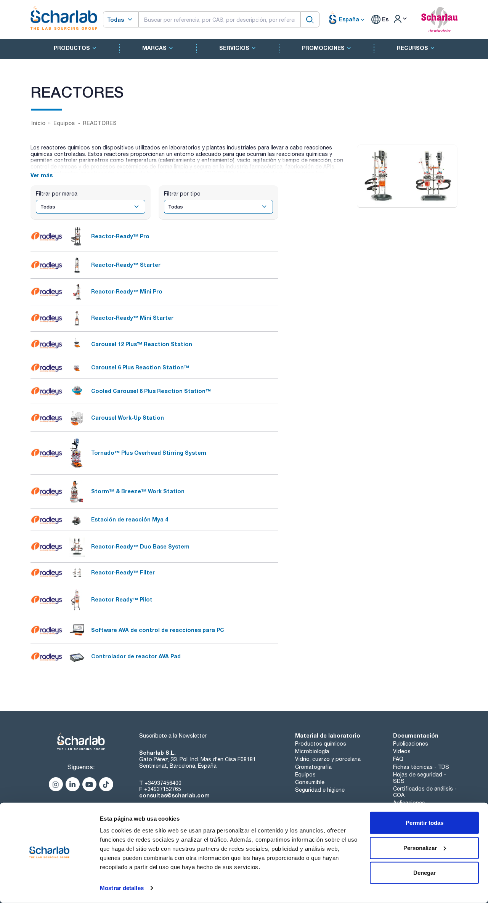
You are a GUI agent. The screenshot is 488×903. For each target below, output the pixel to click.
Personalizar (420, 847)
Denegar (424, 872)
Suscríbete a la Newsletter (173, 736)
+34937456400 (162, 783)
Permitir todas (424, 823)
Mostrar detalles (122, 888)
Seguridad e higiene (320, 790)
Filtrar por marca (56, 194)
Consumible (309, 782)
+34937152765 (162, 789)
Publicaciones (410, 744)
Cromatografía (313, 767)
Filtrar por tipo (182, 194)
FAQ (398, 759)
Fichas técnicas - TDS (421, 767)
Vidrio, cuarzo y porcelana (328, 759)
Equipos (305, 774)
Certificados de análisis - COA (425, 792)
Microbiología (312, 751)
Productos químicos (320, 744)
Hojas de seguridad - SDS (419, 777)
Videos (402, 751)
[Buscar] (309, 19)
